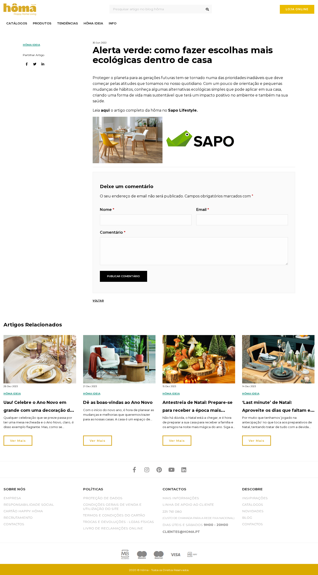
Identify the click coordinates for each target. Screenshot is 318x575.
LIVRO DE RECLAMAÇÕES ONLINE (113, 528)
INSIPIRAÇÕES (255, 498)
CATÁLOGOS (252, 504)
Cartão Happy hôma (23, 511)
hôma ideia (93, 23)
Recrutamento (18, 517)
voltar (98, 300)
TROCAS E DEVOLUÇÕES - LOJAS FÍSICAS (118, 522)
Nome (107, 209)
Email (202, 209)
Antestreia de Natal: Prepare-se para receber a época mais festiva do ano (197, 410)
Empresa (12, 498)
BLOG (247, 517)
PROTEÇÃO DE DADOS (102, 498)
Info (112, 23)
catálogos (16, 23)
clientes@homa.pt (181, 532)
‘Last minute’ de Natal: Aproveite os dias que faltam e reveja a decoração (276, 410)
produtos (42, 23)
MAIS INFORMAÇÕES (180, 498)
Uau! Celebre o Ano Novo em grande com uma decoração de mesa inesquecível (38, 410)
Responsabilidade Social (28, 504)
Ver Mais (18, 440)
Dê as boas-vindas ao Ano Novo (117, 402)
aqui (105, 110)
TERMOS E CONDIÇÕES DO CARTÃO (114, 515)
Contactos (13, 524)
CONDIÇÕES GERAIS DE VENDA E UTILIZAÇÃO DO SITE (112, 506)
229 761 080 (172, 511)
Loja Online (297, 9)
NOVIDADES (253, 511)
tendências (67, 23)
